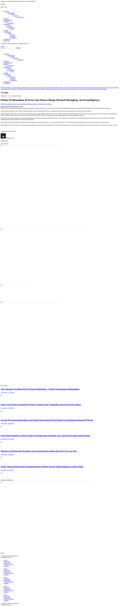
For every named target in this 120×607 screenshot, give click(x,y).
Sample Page (7, 563)
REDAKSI (7, 40)
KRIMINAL (7, 24)
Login (5, 560)
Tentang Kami (11, 13)
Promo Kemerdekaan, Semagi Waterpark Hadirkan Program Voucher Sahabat (21, 87)
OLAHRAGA (11, 27)
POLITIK (6, 11)
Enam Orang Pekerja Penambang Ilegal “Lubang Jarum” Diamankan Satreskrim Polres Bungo (82, 89)
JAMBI (12, 14)
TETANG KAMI (8, 564)
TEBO (12, 29)
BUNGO (6, 18)
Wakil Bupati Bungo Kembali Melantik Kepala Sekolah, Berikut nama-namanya (37, 89)
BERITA (16, 15)
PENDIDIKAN (8, 20)
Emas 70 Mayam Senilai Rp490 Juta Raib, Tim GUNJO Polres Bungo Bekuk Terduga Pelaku (65, 87)
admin (2, 141)
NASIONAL (20, 17)
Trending (6, 566)
